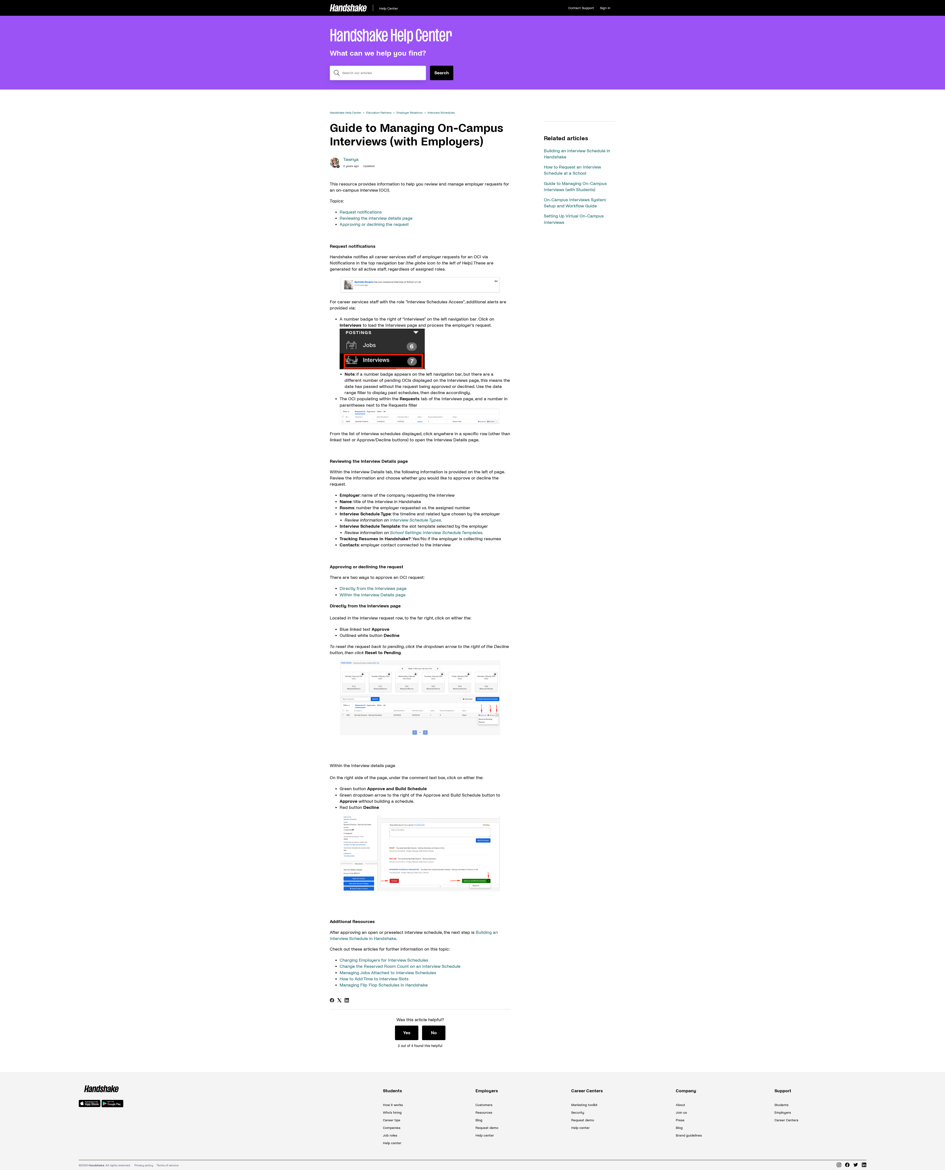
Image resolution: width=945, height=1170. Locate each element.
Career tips (391, 1120)
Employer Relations (409, 112)
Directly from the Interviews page (373, 588)
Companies (391, 1128)
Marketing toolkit (584, 1105)
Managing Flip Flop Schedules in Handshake (384, 985)
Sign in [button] (605, 8)
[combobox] (378, 73)
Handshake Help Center (345, 112)
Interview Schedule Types (415, 520)
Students (392, 1091)
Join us (681, 1112)
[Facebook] (332, 1000)
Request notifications (361, 212)
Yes (406, 1033)
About (680, 1105)
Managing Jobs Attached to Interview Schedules (388, 972)
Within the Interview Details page (373, 595)
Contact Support (581, 8)
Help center (392, 1143)
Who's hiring (392, 1112)
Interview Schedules (441, 112)
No (434, 1033)
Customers (483, 1105)
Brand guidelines (689, 1135)
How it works (393, 1105)
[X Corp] (339, 1000)
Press (680, 1120)
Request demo (486, 1128)
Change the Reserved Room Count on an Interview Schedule (400, 966)
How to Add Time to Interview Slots (374, 979)
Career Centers (587, 1091)
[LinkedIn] (347, 1000)
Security (577, 1112)
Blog (478, 1120)
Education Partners (379, 112)
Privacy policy (143, 1165)
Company (686, 1091)
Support (782, 1091)
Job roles (390, 1135)
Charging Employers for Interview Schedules (384, 960)
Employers (486, 1091)
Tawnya (351, 159)
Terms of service (168, 1165)
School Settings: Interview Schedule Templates (436, 532)
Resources (483, 1112)
